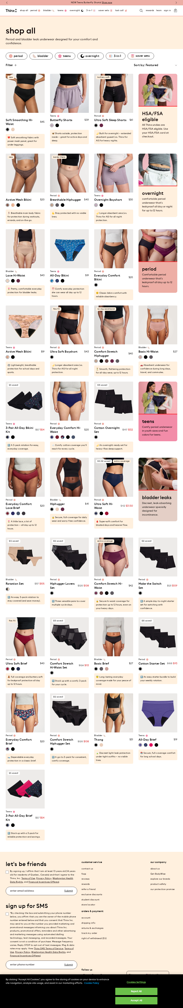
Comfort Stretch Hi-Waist (108, 585)
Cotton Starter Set (152, 663)
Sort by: (139, 65)
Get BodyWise (158, 874)
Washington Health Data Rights (48, 952)
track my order (89, 933)
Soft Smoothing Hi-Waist (19, 122)
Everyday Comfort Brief (19, 741)
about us (155, 869)
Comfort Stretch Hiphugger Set (61, 741)
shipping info (88, 923)
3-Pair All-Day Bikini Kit (19, 430)
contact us (87, 869)
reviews (85, 879)
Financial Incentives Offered (44, 882)
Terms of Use (28, 878)
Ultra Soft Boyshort (64, 351)
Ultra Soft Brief (16, 663)
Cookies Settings (136, 982)
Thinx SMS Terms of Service (48, 948)
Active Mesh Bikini (18, 199)
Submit (68, 891)
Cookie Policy (91, 983)
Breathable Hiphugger (65, 199)
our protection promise (162, 889)
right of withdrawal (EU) (94, 938)
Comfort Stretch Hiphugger (106, 353)
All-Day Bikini (59, 275)
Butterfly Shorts (61, 120)
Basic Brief (101, 663)
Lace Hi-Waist (15, 275)
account (85, 918)
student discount (90, 900)
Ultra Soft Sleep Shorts (110, 120)
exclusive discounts (91, 894)
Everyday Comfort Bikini (107, 277)
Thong (98, 739)
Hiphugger (57, 504)
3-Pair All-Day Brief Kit (19, 817)
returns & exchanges (92, 928)
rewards (85, 884)
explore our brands (160, 879)
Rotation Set (15, 583)
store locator (88, 905)
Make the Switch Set (150, 585)
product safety (158, 884)
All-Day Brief (147, 739)
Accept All (136, 1000)
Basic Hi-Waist (149, 351)
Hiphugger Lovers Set (62, 585)
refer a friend (88, 889)
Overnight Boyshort (108, 199)
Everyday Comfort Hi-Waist (65, 430)
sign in (167, 10)
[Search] (141, 10)
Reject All (136, 991)
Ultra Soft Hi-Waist (103, 506)
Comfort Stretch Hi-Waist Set (61, 665)
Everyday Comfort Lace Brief (19, 506)
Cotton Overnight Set (107, 430)
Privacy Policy (43, 878)
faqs (83, 874)
